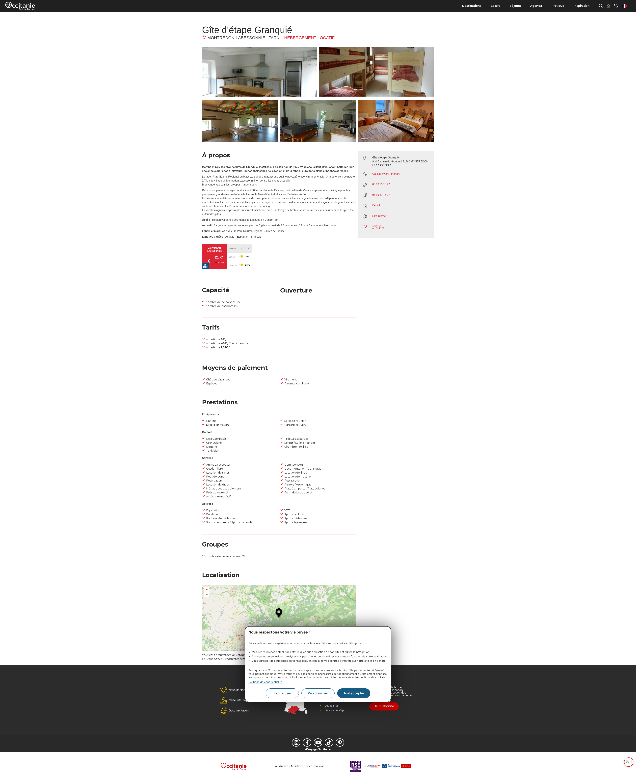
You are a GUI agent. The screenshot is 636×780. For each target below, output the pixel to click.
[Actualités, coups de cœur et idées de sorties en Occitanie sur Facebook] (307, 742)
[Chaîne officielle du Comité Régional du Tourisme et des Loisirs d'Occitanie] (318, 742)
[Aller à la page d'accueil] (20, 6)
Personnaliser (318, 693)
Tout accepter (354, 693)
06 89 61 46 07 (381, 194)
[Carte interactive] (608, 6)
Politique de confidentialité (265, 682)
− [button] (207, 594)
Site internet (379, 216)
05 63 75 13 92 (381, 184)
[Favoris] (616, 6)
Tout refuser (282, 693)
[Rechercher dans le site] (601, 6)
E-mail (376, 205)
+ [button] (207, 589)
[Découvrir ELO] (628, 762)
